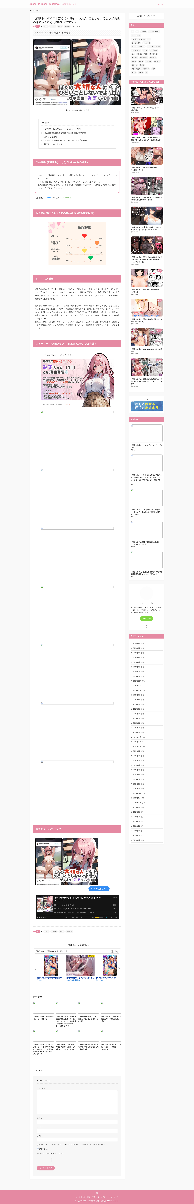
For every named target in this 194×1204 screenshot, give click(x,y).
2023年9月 (138, 807)
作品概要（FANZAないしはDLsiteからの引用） (63, 129)
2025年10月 (139, 690)
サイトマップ (113, 1197)
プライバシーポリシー (99, 1197)
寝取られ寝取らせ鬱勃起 (45, 4)
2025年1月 (138, 732)
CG (137, 32)
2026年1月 (138, 676)
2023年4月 (138, 831)
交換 (133, 54)
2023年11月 (138, 798)
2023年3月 (138, 835)
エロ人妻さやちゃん (154, 46)
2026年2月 (138, 671)
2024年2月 (138, 784)
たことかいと (136, 35)
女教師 (134, 61)
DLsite (114, 951)
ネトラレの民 (136, 50)
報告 (145, 54)
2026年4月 (138, 662)
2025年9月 (138, 695)
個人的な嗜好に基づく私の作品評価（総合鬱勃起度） (65, 133)
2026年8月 (138, 643)
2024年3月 (138, 779)
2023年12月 (139, 793)
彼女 (37, 26)
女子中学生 (153, 54)
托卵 (153, 69)
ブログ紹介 (146, 618)
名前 (39, 1118)
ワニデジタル (41, 980)
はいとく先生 (136, 43)
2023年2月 (138, 840)
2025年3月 (138, 723)
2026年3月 (138, 667)
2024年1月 (138, 788)
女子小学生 (143, 58)
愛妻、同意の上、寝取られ (140, 69)
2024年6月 (138, 765)
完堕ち (60, 26)
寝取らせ (149, 61)
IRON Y (143, 32)
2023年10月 (139, 803)
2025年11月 (138, 685)
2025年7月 (138, 704)
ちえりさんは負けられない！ (141, 39)
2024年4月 (138, 774)
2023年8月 (138, 812)
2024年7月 (138, 760)
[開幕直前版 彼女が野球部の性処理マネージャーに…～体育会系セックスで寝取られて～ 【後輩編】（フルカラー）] (110, 966)
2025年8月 (138, 700)
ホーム (78, 1197)
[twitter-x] (146, 626)
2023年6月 (138, 821)
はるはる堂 (146, 43)
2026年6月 (138, 653)
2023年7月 (138, 817)
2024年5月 (138, 770)
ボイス (45, 26)
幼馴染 (142, 65)
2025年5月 (138, 714)
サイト (39, 1136)
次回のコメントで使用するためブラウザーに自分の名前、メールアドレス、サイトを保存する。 (73, 1144)
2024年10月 (139, 746)
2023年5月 (138, 826)
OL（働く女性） (154, 32)
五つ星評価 (153, 50)
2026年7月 (138, 648)
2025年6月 (138, 709)
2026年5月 (138, 657)
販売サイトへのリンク (53, 144)
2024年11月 (138, 742)
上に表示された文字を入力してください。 (52, 1153)
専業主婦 (134, 65)
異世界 (134, 72)
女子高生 (52, 26)
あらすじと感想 (50, 137)
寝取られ (67, 26)
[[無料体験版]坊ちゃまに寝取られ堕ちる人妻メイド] (80, 966)
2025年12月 (139, 681)
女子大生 (134, 58)
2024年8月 (138, 756)
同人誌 (139, 54)
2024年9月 (138, 751)
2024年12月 (139, 737)
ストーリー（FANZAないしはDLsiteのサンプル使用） (66, 140)
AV (132, 32)
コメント (41, 1088)
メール (40, 1127)
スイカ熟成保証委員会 (73, 980)
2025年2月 (138, 728)
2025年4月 (138, 718)
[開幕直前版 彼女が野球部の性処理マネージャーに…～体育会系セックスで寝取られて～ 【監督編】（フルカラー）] (51, 966)
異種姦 (141, 72)
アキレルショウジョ (138, 46)
